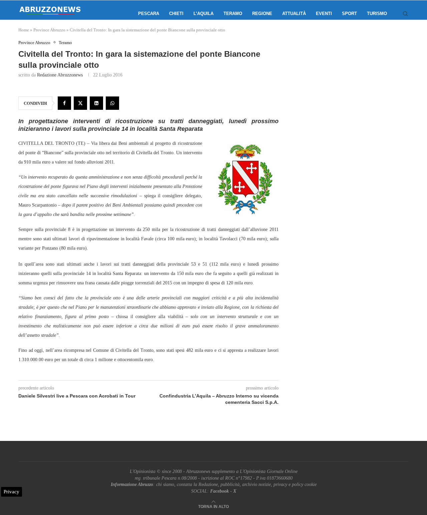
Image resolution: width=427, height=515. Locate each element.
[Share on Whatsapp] (112, 103)
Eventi (324, 13)
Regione (262, 13)
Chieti (176, 13)
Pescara (148, 13)
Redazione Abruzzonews (60, 74)
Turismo (377, 13)
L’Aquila (203, 13)
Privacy (11, 491)
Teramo (233, 13)
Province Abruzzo (49, 29)
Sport (349, 13)
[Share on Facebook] (64, 103)
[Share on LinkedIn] (96, 103)
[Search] (405, 13)
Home (23, 29)
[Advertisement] (352, 107)
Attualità (294, 13)
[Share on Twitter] (80, 103)
